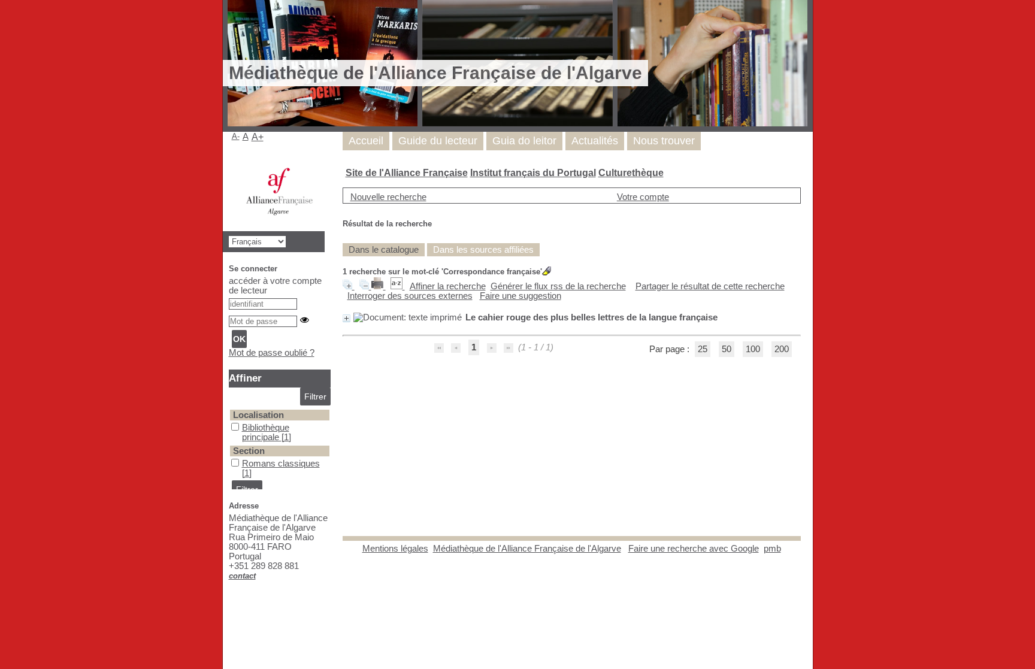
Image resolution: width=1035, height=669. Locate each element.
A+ (258, 137)
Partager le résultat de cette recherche (710, 286)
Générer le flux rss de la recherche (558, 286)
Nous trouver (664, 141)
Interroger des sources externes (410, 296)
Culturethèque (631, 173)
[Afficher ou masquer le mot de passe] (304, 320)
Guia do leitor (524, 141)
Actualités (594, 141)
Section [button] (249, 451)
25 (702, 349)
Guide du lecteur (437, 141)
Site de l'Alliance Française (407, 173)
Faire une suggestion (520, 296)
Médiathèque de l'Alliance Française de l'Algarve (527, 548)
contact (242, 575)
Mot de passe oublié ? (271, 353)
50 (726, 349)
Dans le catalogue (384, 250)
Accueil (366, 141)
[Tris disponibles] (398, 286)
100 (753, 349)
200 (781, 349)
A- (236, 136)
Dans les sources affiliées (483, 250)
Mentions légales (395, 548)
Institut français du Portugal (533, 173)
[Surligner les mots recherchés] (546, 271)
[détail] (346, 318)
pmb (772, 548)
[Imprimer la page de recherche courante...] (378, 286)
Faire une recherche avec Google (693, 548)
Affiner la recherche (448, 286)
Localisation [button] (258, 415)
